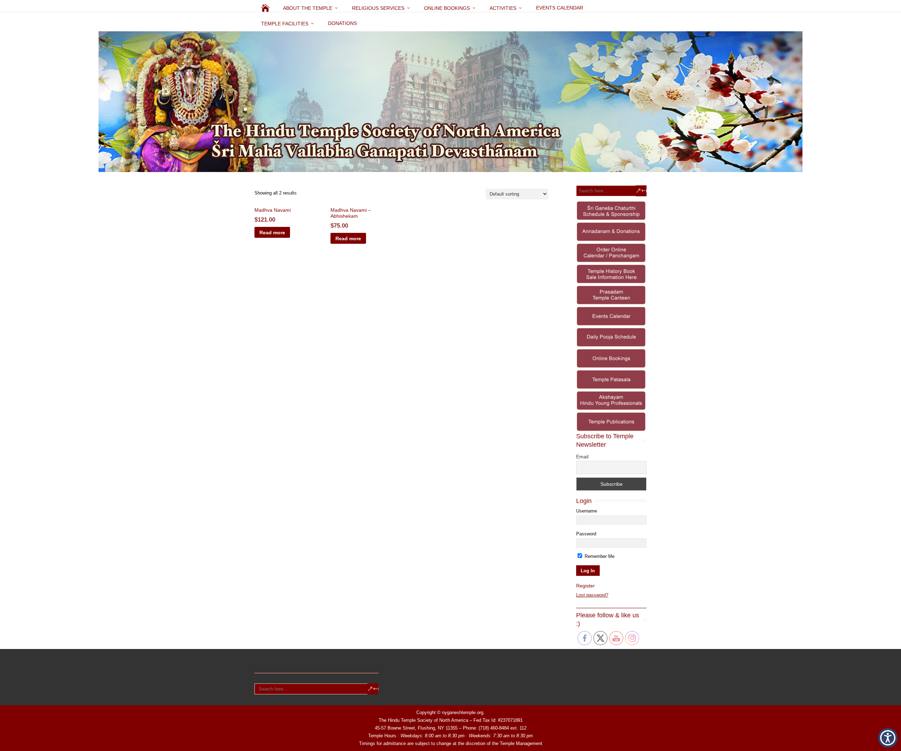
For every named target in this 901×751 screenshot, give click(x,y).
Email (582, 456)
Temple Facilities (284, 23)
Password (586, 533)
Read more (272, 232)
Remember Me (599, 556)
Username (586, 511)
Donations (342, 23)
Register (585, 585)
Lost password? (592, 595)
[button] (887, 737)
